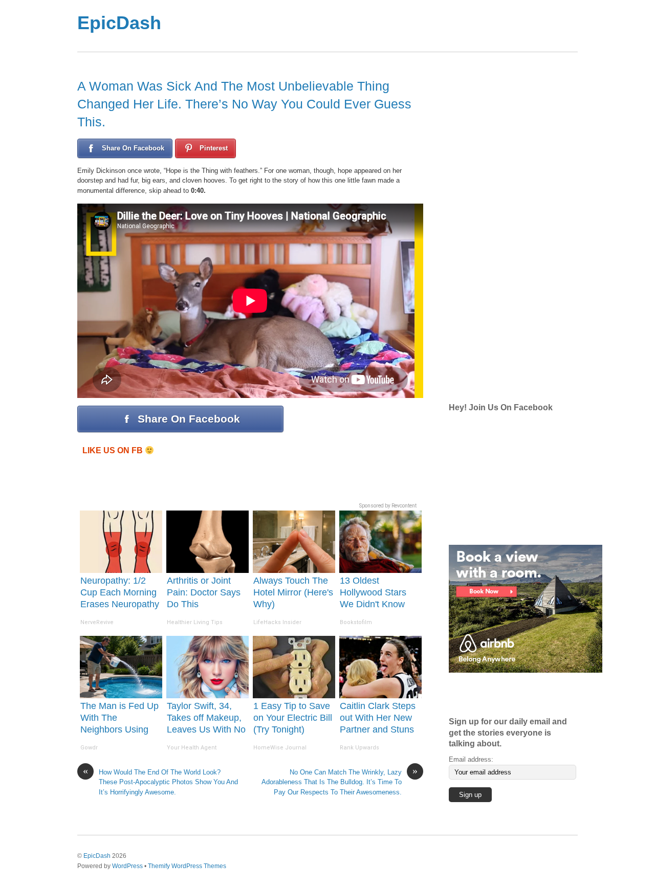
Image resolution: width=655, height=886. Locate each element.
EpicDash (119, 22)
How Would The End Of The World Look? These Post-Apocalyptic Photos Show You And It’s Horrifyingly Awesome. (160, 781)
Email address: (471, 759)
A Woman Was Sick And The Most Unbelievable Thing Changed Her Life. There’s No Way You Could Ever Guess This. (244, 104)
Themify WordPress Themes (187, 865)
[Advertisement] (368, 26)
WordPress (127, 865)
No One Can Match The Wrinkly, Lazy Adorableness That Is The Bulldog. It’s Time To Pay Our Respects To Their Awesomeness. (339, 781)
